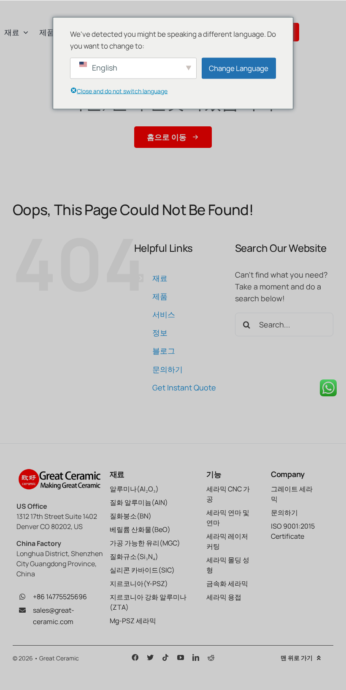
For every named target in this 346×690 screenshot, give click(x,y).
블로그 (163, 351)
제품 (160, 296)
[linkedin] (195, 657)
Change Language (238, 68)
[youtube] (180, 657)
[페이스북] (135, 657)
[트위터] (150, 657)
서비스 (163, 314)
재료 (160, 278)
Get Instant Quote (184, 387)
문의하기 (167, 369)
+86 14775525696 (60, 596)
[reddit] (211, 657)
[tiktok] (165, 657)
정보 (160, 332)
